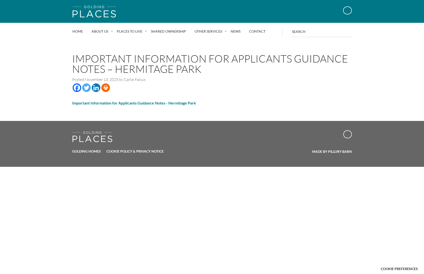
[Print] (105, 87)
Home (77, 31)
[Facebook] (77, 87)
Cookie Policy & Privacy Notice (135, 151)
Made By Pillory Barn (332, 151)
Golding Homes (86, 151)
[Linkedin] (96, 87)
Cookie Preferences (399, 269)
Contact (257, 31)
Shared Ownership (168, 31)
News (235, 31)
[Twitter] (86, 87)
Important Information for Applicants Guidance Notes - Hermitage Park (134, 103)
